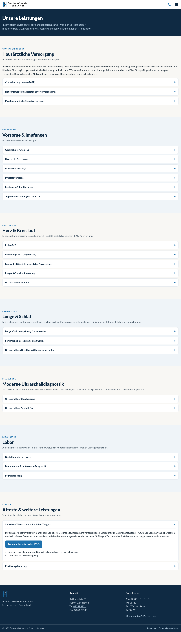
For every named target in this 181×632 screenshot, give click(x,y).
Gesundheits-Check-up (17, 149)
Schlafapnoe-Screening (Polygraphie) (24, 340)
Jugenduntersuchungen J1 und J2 (22, 196)
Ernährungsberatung (16, 566)
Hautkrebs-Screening (16, 159)
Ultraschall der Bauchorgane (20, 398)
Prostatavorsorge (14, 177)
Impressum (152, 628)
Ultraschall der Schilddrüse (19, 408)
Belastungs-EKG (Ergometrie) (20, 254)
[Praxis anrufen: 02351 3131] (169, 4)
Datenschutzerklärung (169, 628)
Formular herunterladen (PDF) (23, 544)
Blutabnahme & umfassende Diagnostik (25, 466)
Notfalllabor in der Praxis (18, 456)
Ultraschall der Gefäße (17, 282)
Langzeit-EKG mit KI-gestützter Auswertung (28, 263)
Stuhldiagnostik (13, 475)
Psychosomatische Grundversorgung (24, 100)
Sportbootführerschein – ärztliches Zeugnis (28, 524)
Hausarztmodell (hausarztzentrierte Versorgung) (30, 91)
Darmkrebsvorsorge (15, 168)
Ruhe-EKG (10, 245)
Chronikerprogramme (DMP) (20, 82)
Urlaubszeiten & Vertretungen (141, 616)
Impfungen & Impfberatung (19, 187)
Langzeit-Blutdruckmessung (20, 273)
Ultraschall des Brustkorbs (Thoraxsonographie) (30, 350)
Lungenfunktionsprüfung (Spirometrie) (25, 331)
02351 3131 (79, 606)
